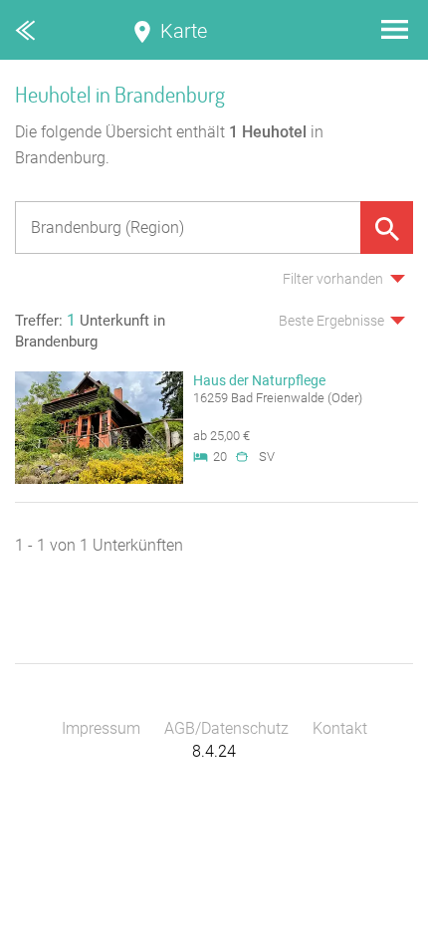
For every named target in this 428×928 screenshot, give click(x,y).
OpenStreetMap (380, 918)
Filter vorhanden (333, 279)
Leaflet (244, 918)
